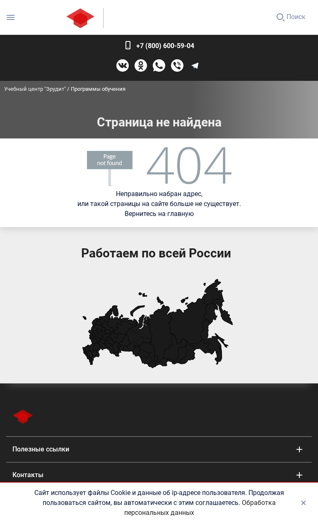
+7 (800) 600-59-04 (165, 46)
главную (180, 214)
